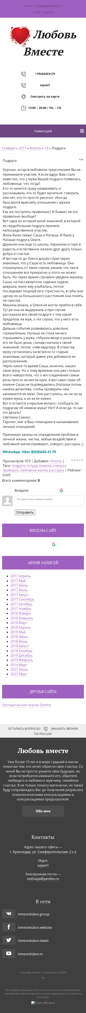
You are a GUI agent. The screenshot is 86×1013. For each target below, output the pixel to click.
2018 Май (18, 632)
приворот (11, 470)
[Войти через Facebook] (47, 490)
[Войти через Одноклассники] (68, 490)
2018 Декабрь (21, 655)
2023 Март (18, 674)
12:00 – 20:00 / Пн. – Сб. (45, 108)
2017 (22, 148)
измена (45, 465)
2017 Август (19, 594)
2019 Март (18, 665)
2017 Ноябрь (20, 608)
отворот (59, 465)
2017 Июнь (19, 585)
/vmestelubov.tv (30, 954)
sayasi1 (48, 12)
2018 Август (19, 646)
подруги (18, 465)
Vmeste (56, 461)
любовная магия (33, 470)
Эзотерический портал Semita (26, 705)
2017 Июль (19, 590)
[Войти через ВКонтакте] (40, 490)
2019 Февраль (21, 660)
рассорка (56, 470)
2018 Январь (20, 613)
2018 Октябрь (21, 651)
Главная (8, 148)
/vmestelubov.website (35, 927)
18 (46, 148)
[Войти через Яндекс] (54, 490)
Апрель (35, 148)
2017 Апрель (20, 576)
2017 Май (18, 580)
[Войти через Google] (61, 490)
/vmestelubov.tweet (33, 940)
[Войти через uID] (33, 490)
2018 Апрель (20, 627)
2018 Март (18, 622)
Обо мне (43, 811)
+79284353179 (45, 74)
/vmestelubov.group (33, 914)
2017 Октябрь (21, 604)
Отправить (25, 512)
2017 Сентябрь (22, 599)
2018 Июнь (19, 636)
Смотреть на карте (44, 96)
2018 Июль (19, 641)
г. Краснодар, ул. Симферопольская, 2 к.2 (43, 851)
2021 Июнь (19, 669)
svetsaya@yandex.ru (48, 6)
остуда (32, 465)
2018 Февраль (21, 618)
